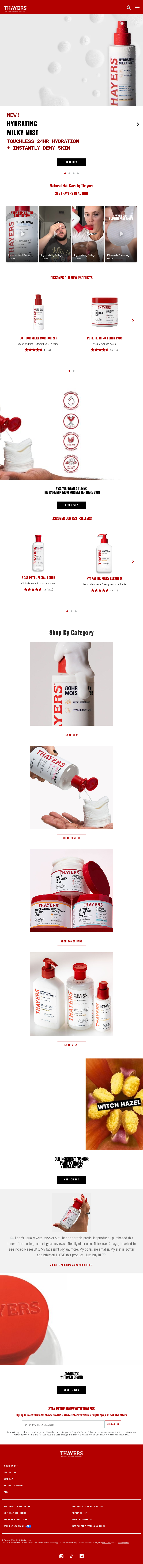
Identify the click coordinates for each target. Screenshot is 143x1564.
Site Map (8, 1479)
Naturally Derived (13, 1485)
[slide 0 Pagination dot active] (65, 173)
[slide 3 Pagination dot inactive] (78, 173)
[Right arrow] (138, 124)
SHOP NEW (71, 734)
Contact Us (10, 1472)
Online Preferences (82, 1519)
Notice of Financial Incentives (114, 1434)
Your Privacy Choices (15, 1526)
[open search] (129, 8)
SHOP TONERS (71, 838)
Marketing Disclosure (23, 1434)
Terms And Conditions (15, 1519)
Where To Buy (11, 1465)
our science (71, 1179)
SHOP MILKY (71, 1044)
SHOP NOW (71, 162)
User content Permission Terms (88, 1526)
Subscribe (113, 1424)
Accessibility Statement (17, 1506)
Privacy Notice (89, 1434)
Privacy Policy (79, 1513)
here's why (71, 505)
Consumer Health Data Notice (87, 1506)
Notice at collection (15, 1513)
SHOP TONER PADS (71, 941)
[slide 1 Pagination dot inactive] (69, 173)
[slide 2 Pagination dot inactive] (73, 173)
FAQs (6, 1492)
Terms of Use (87, 1432)
